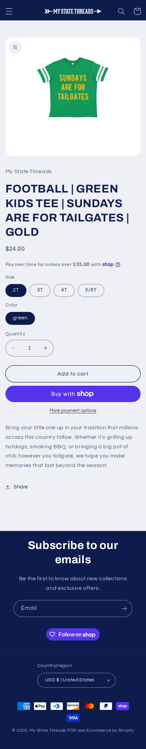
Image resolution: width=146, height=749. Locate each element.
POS (71, 730)
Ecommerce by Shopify (110, 730)
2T (16, 290)
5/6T (91, 290)
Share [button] (21, 486)
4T (64, 290)
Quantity (15, 334)
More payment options (73, 411)
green (20, 317)
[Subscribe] (124, 608)
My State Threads (48, 730)
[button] (9, 11)
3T (40, 290)
